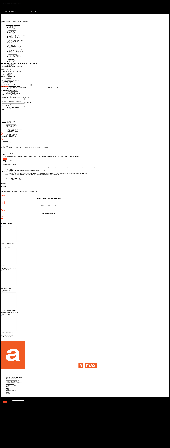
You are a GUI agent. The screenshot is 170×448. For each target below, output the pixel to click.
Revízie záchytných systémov (13, 435)
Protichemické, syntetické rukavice (14, 129)
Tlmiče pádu (11, 100)
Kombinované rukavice (11, 125)
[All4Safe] (8, 16)
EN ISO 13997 (12, 156)
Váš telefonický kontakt (7, 105)
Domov (2, 21)
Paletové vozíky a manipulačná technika (16, 416)
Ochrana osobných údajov (12, 380)
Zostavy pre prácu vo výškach (15, 103)
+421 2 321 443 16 (23, 11)
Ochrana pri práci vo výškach (13, 93)
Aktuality (5, 141)
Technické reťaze (10, 420)
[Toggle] (1, 90)
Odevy (7, 386)
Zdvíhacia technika (11, 424)
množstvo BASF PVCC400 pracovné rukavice (13, 85)
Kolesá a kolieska (10, 414)
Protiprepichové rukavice (12, 131)
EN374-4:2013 (56, 156)
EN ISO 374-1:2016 (21, 156)
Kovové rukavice (10, 126)
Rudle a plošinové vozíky (12, 418)
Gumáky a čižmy (10, 73)
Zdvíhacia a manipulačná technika (12, 5)
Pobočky (5, 146)
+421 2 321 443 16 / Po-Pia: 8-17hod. (13, 13)
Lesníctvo (8, 426)
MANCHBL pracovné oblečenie (8, 310)
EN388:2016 (64, 156)
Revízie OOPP (9, 411)
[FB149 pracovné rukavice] (8, 330)
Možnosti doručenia (11, 385)
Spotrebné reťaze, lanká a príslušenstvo (16, 419)
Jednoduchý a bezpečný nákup (14, 377)
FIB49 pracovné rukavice (7, 288)
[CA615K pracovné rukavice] (8, 241)
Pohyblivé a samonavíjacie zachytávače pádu (19, 97)
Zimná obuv (8, 78)
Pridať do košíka (4, 86)
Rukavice (25, 21)
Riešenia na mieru (10, 433)
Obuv (4, 70)
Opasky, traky (11, 61)
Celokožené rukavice (11, 121)
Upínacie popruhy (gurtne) (13, 423)
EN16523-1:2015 (41, 156)
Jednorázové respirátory (14, 86)
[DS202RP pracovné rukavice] (8, 263)
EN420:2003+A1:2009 (73, 156)
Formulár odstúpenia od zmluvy (14, 382)
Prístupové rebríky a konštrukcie (14, 432)
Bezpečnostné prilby (13, 91)
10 (9, 164)
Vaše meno (4, 97)
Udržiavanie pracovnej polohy (15, 101)
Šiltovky (10, 65)
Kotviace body (9, 431)
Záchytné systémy (10, 428)
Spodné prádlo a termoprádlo (15, 66)
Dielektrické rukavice (11, 122)
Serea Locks (6, 9)
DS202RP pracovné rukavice (8, 266)
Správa (3, 109)
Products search (7, 156)
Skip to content (4, 1)
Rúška (9, 88)
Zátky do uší (11, 108)
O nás (7, 392)
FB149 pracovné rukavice (7, 332)
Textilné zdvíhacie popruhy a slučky (15, 422)
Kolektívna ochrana (11, 429)
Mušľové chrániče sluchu (14, 107)
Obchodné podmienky (11, 378)
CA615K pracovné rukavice (7, 243)
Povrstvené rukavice (11, 127)
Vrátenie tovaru (10, 384)
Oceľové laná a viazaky (12, 415)
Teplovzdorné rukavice (11, 134)
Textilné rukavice (10, 135)
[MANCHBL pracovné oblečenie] (8, 308)
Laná (9, 96)
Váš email (4, 101)
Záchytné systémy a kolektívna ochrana (13, 6)
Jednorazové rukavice (11, 124)
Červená (11, 160)
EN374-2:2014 (48, 156)
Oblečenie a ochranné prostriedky (12, 3)
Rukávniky (8, 133)
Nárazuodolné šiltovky (13, 92)
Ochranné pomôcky (8, 81)
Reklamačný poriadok (11, 381)
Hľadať (5, 159)
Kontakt (8, 393)
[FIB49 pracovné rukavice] (8, 285)
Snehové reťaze (7, 7)
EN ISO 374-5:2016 (31, 156)
